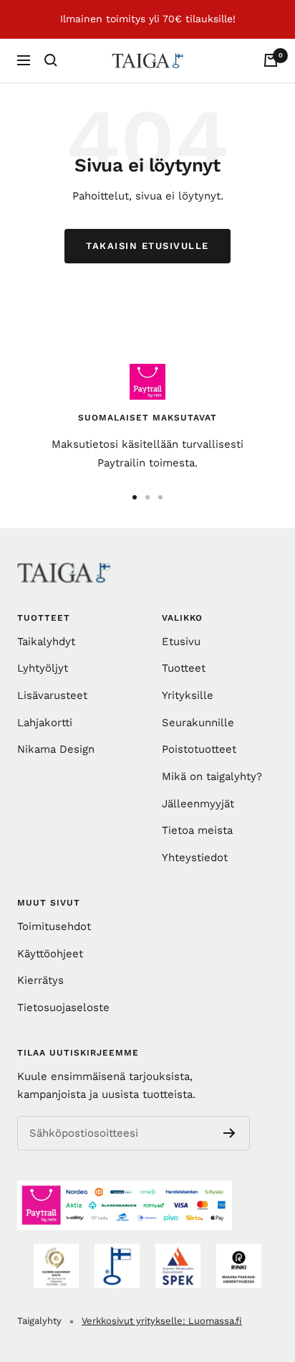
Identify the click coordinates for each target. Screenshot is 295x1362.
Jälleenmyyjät (198, 803)
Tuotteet (183, 668)
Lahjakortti (44, 722)
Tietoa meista (197, 830)
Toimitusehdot (54, 926)
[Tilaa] (229, 1133)
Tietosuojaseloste (63, 1007)
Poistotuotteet (199, 749)
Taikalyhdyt (46, 641)
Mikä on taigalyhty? (212, 776)
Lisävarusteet (52, 695)
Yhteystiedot (195, 857)
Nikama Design (56, 749)
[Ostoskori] (270, 60)
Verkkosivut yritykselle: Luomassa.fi (162, 1320)
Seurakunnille (198, 722)
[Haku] (50, 60)
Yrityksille (187, 695)
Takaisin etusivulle (147, 245)
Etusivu (181, 641)
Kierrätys (40, 980)
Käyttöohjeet (50, 953)
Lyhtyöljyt (42, 668)
